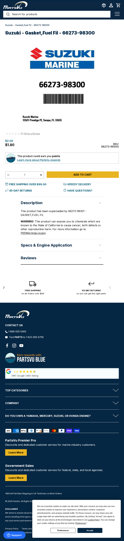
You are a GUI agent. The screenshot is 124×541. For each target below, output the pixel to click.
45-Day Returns (20, 190)
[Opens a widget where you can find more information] (14, 535)
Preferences (63, 530)
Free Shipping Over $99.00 (27, 184)
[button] (118, 5)
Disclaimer (27, 532)
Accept (90, 530)
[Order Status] (103, 5)
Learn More (16, 452)
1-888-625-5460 (17, 331)
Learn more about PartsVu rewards (38, 160)
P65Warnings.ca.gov (33, 233)
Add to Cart (82, 174)
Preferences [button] (80, 523)
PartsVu (16, 501)
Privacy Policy (11, 528)
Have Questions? (79, 190)
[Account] (111, 5)
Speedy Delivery (79, 184)
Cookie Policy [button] (94, 520)
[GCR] (8, 371)
